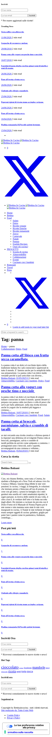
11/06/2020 (6, 37)
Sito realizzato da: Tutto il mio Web (17, 710)
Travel (10, 267)
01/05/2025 (21, 378)
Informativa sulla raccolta (19, 732)
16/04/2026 (6, 119)
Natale (16, 239)
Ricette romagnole (21, 231)
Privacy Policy (13, 718)
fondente (28, 668)
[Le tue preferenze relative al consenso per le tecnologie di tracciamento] (5, 732)
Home (10, 213)
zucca (30, 671)
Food (9, 218)
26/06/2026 (6, 74)
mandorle (38, 667)
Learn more (6, 522)
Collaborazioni (19, 257)
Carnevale (17, 236)
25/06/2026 (6, 96)
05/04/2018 (21, 451)
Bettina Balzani (8, 378)
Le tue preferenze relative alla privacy (29, 726)
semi (19, 671)
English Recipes (20, 244)
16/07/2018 (6, 60)
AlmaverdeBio (19, 254)
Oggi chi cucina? (20, 246)
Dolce (15, 223)
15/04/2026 (6, 130)
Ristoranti (11, 265)
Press (9, 270)
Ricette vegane (19, 226)
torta (23, 671)
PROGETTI (12, 249)
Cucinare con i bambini (23, 262)
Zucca (15, 233)
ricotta (12, 671)
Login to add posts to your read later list (31, 327)
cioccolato (10, 667)
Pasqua (16, 241)
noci (48, 668)
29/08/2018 (6, 49)
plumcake (4, 672)
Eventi (16, 259)
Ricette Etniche (20, 228)
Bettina (10, 215)
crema (21, 668)
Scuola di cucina (20, 252)
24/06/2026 (6, 108)
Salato (15, 220)
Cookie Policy (13, 715)
